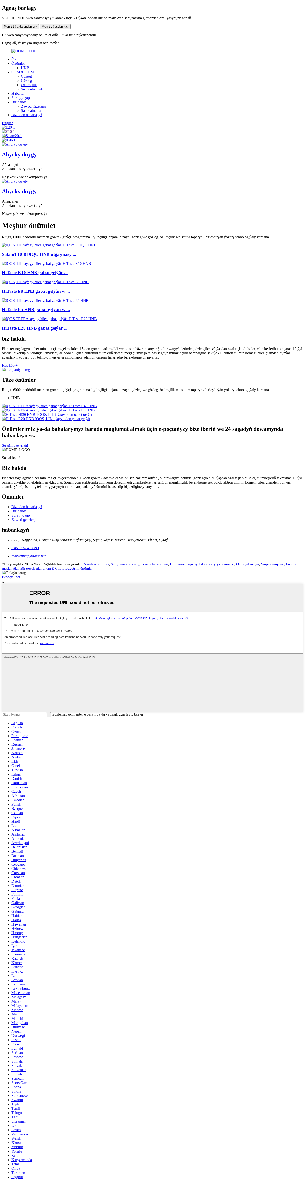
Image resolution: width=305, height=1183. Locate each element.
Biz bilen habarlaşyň (26, 115)
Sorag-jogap (20, 98)
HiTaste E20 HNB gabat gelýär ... (34, 328)
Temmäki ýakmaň (154, 564)
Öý (13, 59)
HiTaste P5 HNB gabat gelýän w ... (36, 309)
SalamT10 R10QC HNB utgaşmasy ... (39, 254)
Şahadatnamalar (33, 89)
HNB (25, 68)
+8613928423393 (25, 548)
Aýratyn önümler (96, 564)
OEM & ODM (22, 72)
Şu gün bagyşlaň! (15, 445)
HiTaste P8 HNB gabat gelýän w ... (36, 291)
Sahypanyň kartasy (125, 564)
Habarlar (18, 93)
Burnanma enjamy (183, 564)
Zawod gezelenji (33, 106)
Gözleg (26, 81)
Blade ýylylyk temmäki (216, 564)
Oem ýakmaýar (247, 564)
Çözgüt (26, 76)
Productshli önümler (77, 568)
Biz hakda (19, 102)
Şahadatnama (31, 111)
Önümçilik (29, 85)
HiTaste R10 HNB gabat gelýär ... (35, 272)
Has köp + (10, 365)
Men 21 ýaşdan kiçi (55, 26)
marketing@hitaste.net (28, 556)
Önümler (18, 63)
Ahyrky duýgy (19, 154)
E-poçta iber (11, 577)
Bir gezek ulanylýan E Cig (40, 568)
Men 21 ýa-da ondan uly (20, 26)
